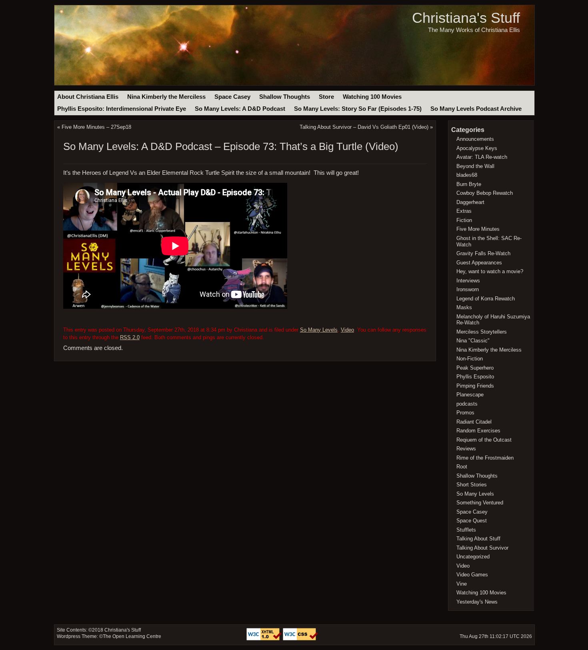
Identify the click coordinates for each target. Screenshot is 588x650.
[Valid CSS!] (300, 639)
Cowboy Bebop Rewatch (484, 193)
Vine (461, 584)
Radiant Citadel (474, 422)
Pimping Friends (475, 386)
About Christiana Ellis (87, 97)
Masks (464, 307)
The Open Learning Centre (132, 636)
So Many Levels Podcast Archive (476, 109)
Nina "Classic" (473, 341)
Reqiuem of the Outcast (484, 440)
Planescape (470, 395)
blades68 (466, 175)
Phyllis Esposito (475, 377)
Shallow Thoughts (284, 97)
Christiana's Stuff (466, 18)
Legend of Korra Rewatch (485, 299)
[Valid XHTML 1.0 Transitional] (264, 639)
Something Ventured (479, 503)
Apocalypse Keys (476, 148)
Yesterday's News (477, 602)
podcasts (467, 404)
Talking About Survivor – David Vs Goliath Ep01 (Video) (364, 127)
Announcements (475, 139)
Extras (464, 211)
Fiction (464, 220)
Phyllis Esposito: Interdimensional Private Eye (121, 109)
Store (326, 97)
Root (461, 467)
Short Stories (471, 485)
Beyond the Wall (475, 166)
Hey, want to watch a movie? (489, 271)
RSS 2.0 (130, 337)
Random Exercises (478, 431)
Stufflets (466, 530)
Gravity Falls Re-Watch (483, 253)
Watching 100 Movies (372, 97)
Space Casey (232, 97)
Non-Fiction (469, 359)
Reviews (466, 449)
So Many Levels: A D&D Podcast (240, 109)
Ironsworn (467, 289)
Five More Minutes (478, 229)
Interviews (468, 281)
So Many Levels (319, 330)
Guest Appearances (479, 263)
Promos (465, 413)
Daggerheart (470, 202)
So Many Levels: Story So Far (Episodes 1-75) (358, 109)
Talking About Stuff (478, 539)
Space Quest (471, 521)
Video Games (472, 575)
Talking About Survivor (482, 548)
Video (347, 330)
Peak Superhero (475, 368)
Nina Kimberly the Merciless (166, 97)
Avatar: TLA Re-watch (481, 157)
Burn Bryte (468, 184)
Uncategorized (473, 557)
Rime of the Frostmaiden (485, 458)
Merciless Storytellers (481, 332)
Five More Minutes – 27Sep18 (96, 127)
